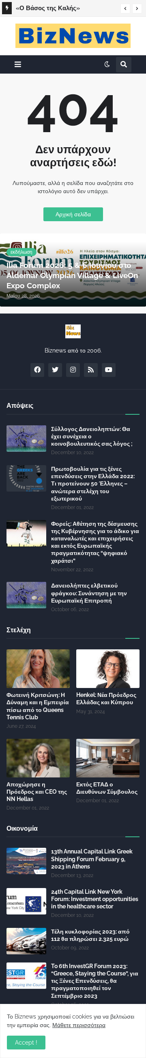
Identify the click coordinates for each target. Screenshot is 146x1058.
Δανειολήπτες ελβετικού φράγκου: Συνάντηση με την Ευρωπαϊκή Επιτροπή (89, 592)
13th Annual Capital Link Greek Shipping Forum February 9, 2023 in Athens (92, 858)
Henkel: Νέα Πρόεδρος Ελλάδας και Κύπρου (106, 698)
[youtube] (109, 370)
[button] (125, 8)
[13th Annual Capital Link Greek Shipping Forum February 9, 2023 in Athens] (26, 861)
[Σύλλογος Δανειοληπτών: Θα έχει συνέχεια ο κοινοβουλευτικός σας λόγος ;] (26, 438)
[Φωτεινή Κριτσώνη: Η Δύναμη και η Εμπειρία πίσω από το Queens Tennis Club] (38, 668)
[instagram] (73, 370)
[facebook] (37, 370)
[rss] (91, 370)
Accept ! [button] (26, 1042)
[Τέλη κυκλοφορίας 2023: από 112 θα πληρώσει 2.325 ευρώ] (26, 941)
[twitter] (55, 370)
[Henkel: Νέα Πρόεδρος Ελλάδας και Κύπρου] (108, 668)
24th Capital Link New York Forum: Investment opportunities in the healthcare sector (94, 899)
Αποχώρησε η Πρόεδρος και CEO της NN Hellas (36, 791)
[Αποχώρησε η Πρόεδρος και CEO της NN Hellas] (38, 758)
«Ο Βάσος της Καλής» (48, 8)
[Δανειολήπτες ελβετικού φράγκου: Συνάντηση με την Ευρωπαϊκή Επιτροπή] (26, 595)
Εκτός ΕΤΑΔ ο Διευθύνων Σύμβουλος (106, 788)
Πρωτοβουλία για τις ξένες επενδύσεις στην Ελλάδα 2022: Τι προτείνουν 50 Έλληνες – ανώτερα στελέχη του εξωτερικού (93, 484)
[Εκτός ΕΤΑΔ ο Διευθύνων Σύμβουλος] (108, 758)
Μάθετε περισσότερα (78, 1025)
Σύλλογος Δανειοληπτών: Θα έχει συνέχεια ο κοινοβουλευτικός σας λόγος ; (92, 436)
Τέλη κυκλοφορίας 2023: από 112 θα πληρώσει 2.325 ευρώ (90, 935)
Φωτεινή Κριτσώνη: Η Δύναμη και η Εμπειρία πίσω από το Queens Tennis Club (37, 706)
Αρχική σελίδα (73, 214)
